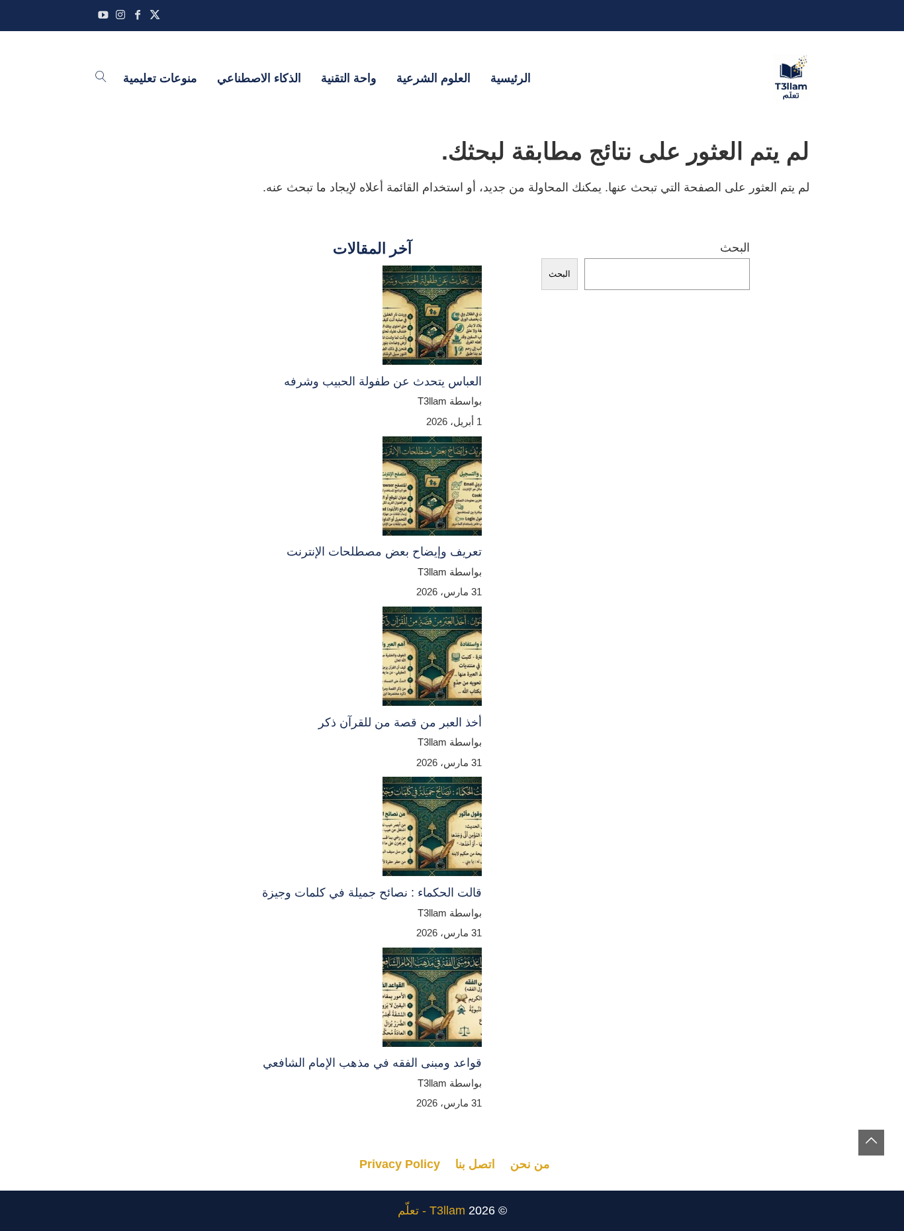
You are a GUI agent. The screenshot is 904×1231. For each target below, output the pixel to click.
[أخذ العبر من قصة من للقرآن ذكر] (432, 660)
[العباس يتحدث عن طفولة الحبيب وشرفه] (432, 318)
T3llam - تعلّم (431, 1210)
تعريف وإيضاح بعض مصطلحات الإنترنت (384, 551)
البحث (735, 247)
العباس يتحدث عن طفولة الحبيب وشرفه (383, 381)
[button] (871, 1143)
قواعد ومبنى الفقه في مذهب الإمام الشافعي (372, 1062)
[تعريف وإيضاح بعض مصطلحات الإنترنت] (432, 489)
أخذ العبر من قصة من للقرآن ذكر (400, 722)
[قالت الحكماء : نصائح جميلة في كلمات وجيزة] (432, 830)
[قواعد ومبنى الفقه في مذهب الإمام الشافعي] (432, 1001)
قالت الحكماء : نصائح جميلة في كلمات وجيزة (372, 892)
